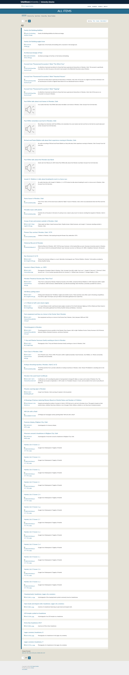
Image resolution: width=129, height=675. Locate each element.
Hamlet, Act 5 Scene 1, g (32, 507)
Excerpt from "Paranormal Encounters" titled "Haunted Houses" (44, 76)
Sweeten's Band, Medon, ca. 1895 (35, 267)
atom (23, 652)
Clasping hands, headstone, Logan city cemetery (39, 594)
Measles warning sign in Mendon (35, 389)
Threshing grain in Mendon (33, 327)
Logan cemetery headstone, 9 (33, 642)
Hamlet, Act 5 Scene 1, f (32, 519)
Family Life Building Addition (33, 30)
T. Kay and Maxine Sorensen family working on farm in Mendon (44, 340)
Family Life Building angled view (34, 41)
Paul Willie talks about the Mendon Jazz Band (39, 159)
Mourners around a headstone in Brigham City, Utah (41, 433)
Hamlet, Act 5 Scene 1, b (32, 569)
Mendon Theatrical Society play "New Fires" (38, 278)
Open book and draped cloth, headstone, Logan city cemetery (44, 604)
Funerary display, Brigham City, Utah (36, 422)
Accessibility (24, 669)
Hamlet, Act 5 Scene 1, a (32, 582)
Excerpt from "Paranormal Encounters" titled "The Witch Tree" (44, 64)
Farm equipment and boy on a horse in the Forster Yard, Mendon (45, 314)
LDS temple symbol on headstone (35, 613)
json (35, 652)
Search (100, 6)
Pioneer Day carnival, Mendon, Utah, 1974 (38, 232)
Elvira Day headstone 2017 (33, 623)
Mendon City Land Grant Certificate (35, 376)
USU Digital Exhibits (34, 666)
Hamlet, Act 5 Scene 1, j (32, 469)
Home (89, 6)
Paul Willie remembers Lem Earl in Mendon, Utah (40, 121)
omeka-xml (39, 652)
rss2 (44, 652)
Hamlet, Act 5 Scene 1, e (32, 532)
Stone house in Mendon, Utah (34, 198)
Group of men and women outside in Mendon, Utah (41, 221)
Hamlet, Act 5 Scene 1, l (32, 444)
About (106, 6)
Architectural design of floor (33, 53)
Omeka (32, 667)
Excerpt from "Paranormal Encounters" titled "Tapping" (41, 89)
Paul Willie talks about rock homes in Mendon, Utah (41, 101)
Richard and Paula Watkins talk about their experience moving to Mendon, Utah (50, 140)
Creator (97, 21)
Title (94, 21)
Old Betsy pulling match (32, 291)
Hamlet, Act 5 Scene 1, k (32, 457)
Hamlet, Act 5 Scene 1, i (32, 482)
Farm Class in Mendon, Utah (33, 351)
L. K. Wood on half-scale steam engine (36, 303)
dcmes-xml (31, 652)
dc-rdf (26, 652)
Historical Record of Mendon (33, 243)
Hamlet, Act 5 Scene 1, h (32, 494)
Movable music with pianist (33, 210)
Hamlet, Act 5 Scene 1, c (32, 557)
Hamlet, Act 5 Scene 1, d (32, 544)
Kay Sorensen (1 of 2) (31, 256)
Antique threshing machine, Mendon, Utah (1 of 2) (40, 364)
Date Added (103, 21)
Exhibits (94, 6)
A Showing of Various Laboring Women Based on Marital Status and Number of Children (52, 400)
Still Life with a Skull (30, 411)
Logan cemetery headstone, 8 (33, 632)
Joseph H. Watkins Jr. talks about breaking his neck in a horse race (45, 179)
